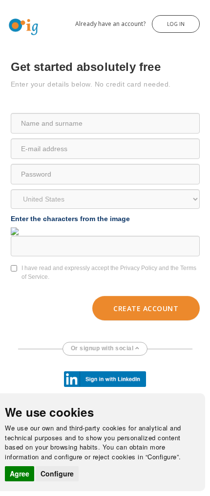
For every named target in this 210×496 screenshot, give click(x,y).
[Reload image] (15, 231)
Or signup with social (103, 348)
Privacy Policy (138, 268)
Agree (19, 473)
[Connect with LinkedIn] (105, 379)
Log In (176, 24)
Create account (145, 308)
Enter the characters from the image (70, 219)
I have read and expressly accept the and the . (108, 272)
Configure (57, 473)
